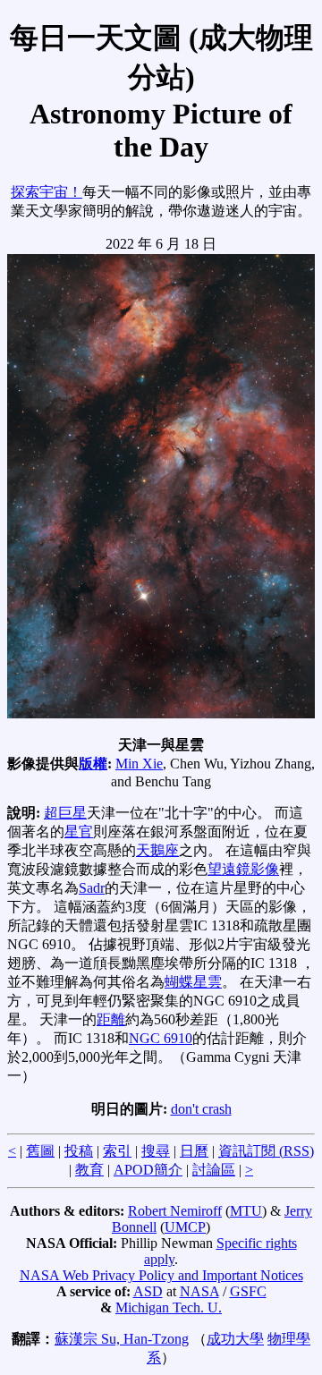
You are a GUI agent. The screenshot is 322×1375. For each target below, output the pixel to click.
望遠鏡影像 (243, 869)
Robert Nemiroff (175, 1210)
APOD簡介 (148, 1169)
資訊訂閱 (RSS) (266, 1151)
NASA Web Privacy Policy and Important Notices (161, 1275)
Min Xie (139, 763)
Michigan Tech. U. (168, 1307)
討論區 (213, 1169)
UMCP (185, 1227)
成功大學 (235, 1338)
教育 (89, 1169)
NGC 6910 (160, 1038)
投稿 (78, 1151)
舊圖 (40, 1151)
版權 (93, 763)
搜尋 (155, 1151)
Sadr (92, 887)
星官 (78, 831)
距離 (111, 1019)
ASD (148, 1291)
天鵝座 (157, 850)
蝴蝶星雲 (193, 981)
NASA (199, 1291)
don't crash (201, 1108)
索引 (117, 1151)
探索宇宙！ (46, 191)
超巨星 (65, 812)
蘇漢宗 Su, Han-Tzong (122, 1338)
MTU (246, 1210)
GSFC (248, 1291)
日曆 (194, 1151)
